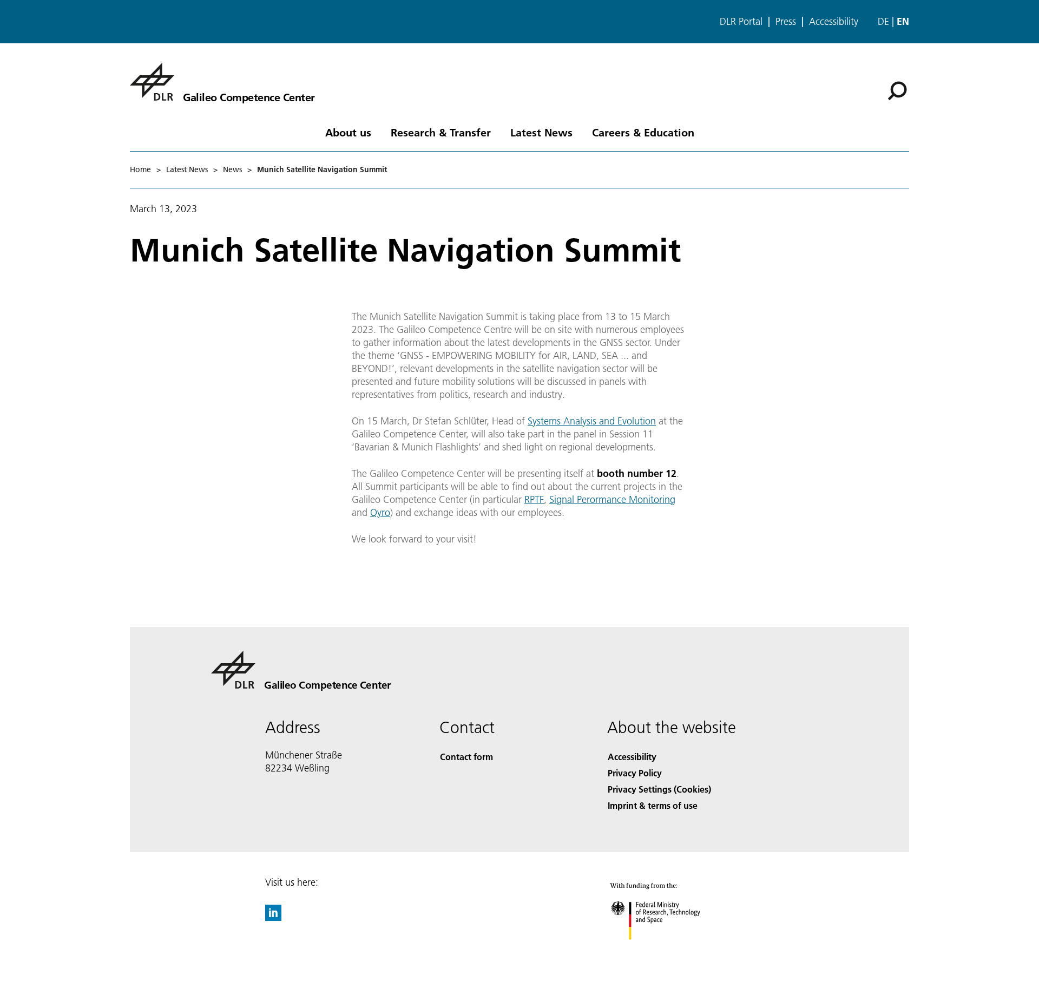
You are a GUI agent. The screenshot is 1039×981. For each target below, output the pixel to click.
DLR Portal (741, 22)
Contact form (466, 756)
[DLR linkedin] (273, 917)
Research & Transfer (441, 132)
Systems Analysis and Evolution (592, 421)
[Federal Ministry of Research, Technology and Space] (670, 950)
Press (785, 22)
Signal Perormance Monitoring (612, 499)
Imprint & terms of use (653, 805)
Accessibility (833, 22)
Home (140, 169)
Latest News (541, 132)
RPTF (534, 499)
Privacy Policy (635, 773)
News (232, 169)
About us (348, 132)
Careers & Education (643, 132)
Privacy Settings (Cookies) (659, 789)
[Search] (898, 90)
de (883, 21)
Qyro (380, 512)
